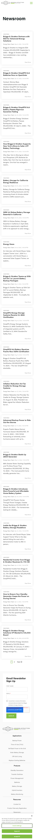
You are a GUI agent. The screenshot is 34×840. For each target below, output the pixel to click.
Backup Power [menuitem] (17, 740)
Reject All (17, 831)
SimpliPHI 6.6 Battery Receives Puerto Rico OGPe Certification (16, 350)
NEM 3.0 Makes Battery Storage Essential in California (16, 213)
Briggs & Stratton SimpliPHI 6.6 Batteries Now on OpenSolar (16, 74)
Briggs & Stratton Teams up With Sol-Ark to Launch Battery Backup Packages (17, 278)
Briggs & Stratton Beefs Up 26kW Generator (14, 455)
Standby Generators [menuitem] (17, 770)
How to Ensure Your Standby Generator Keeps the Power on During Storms (16, 596)
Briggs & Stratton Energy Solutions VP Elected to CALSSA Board (17, 632)
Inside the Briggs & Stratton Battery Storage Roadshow (15, 526)
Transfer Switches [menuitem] (17, 774)
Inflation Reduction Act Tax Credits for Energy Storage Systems (14, 385)
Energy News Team (8, 44)
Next (19, 662)
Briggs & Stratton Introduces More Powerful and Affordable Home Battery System (16, 490)
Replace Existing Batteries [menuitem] (17, 760)
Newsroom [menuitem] (17, 812)
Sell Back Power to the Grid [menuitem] (17, 748)
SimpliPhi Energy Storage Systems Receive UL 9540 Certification (14, 314)
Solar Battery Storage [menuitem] (17, 752)
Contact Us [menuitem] (17, 804)
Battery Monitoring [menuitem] (17, 794)
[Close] (32, 816)
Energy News (8, 244)
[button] (31, 3)
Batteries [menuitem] (17, 782)
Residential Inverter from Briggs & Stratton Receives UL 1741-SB (16, 560)
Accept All (17, 836)
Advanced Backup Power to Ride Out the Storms (17, 421)
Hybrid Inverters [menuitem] (17, 790)
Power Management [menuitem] (17, 778)
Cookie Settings (17, 826)
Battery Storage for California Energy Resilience (15, 181)
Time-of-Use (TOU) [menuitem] (17, 744)
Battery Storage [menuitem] (17, 786)
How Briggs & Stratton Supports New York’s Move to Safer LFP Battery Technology (17, 145)
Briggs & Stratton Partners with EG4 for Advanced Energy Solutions (16, 38)
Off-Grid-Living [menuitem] (17, 756)
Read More (28, 62)
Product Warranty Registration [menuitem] (17, 808)
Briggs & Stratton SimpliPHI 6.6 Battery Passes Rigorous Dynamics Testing (16, 109)
